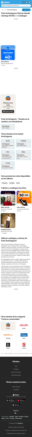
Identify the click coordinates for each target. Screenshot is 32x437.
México (4, 418)
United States (18, 418)
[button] (26, 2)
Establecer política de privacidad (16, 427)
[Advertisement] (16, 31)
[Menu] (29, 2)
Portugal (12, 418)
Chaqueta (4, 183)
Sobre (18, 183)
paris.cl (26, 269)
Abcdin (22, 285)
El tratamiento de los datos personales (16, 433)
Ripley (5, 286)
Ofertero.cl (20, 423)
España (26, 416)
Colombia (21, 416)
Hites (2, 286)
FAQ (16, 366)
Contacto (16, 369)
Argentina (11, 416)
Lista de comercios (16, 372)
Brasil (16, 416)
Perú (7, 418)
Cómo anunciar (16, 386)
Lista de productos (16, 375)
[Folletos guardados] (23, 2)
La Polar (9, 286)
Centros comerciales (12, 285)
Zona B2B (16, 389)
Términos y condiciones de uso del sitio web (16, 430)
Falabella (27, 285)
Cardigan (11, 183)
